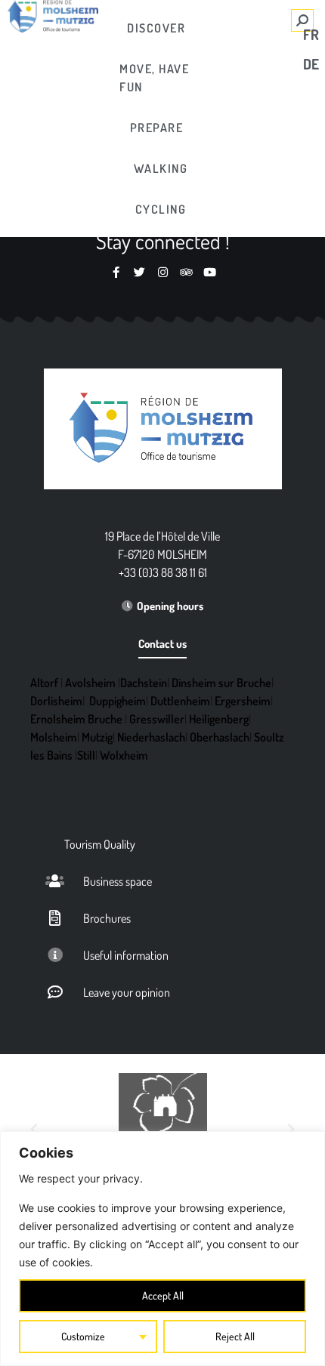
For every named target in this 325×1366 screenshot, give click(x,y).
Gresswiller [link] (156, 718)
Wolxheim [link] (124, 755)
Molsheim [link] (53, 737)
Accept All (163, 1295)
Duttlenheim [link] (180, 700)
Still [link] (86, 755)
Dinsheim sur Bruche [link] (221, 682)
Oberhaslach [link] (219, 737)
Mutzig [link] (97, 737)
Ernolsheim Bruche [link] (76, 718)
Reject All (235, 1336)
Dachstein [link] (143, 682)
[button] (34, 1129)
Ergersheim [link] (243, 700)
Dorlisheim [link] (56, 700)
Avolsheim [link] (90, 682)
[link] (157, 28)
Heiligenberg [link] (219, 718)
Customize (83, 1336)
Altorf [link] (44, 682)
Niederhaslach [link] (151, 737)
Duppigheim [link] (117, 700)
